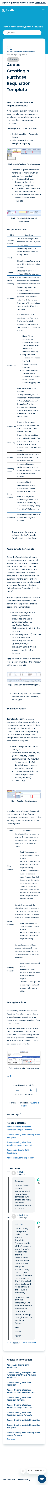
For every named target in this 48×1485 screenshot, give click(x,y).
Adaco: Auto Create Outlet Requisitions (18, 1366)
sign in (16, 1342)
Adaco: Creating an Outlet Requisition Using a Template (23, 1433)
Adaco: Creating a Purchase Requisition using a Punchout (19, 1406)
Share (14, 59)
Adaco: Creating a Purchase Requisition (19, 1383)
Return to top (13, 1114)
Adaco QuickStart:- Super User (20, 1158)
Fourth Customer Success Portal (21, 51)
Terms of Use (9, 1479)
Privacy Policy (24, 1479)
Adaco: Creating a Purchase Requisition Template (19, 1398)
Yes (17, 1090)
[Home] (8, 10)
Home (5, 27)
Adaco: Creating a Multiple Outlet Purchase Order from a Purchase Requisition (21, 1375)
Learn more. (40, 2)
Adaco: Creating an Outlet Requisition (23, 1420)
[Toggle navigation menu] (43, 10)
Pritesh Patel (23, 1215)
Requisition (38, 27)
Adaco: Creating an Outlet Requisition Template (23, 1426)
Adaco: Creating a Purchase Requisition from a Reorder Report (21, 1391)
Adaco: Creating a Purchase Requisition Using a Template (19, 1413)
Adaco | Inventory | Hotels (21, 27)
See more (11, 1439)
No (31, 1090)
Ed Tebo (21, 1172)
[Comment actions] (38, 1183)
